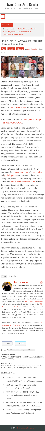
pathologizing (10, 175)
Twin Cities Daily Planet (34, 301)
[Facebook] (41, 282)
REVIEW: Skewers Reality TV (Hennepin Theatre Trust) (21, 367)
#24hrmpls (13, 350)
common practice (20, 172)
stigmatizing (36, 172)
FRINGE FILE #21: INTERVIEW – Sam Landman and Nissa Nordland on (22, 395)
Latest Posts (13, 276)
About (4, 276)
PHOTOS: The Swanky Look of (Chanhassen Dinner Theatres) (22, 358)
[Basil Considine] (7, 286)
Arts (12, 28)
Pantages (23, 350)
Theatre (20, 49)
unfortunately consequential (23, 181)
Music (11, 49)
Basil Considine (32, 49)
